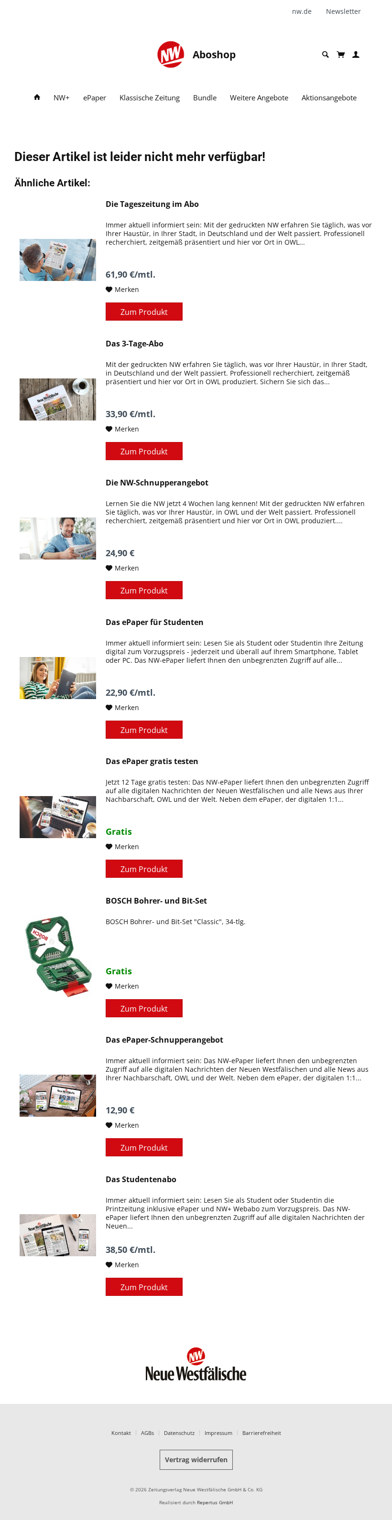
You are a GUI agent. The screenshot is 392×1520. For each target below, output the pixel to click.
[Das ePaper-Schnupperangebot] (58, 1095)
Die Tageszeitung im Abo (152, 204)
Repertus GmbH (215, 1502)
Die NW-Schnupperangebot (157, 483)
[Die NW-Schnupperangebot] (58, 538)
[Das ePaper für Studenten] (58, 678)
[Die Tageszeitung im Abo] (58, 260)
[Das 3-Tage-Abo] (58, 399)
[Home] (37, 98)
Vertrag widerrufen (196, 1459)
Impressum (218, 1432)
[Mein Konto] (355, 54)
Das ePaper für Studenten (155, 622)
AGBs (147, 1432)
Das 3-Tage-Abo (134, 344)
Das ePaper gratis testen (152, 761)
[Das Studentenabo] (58, 1235)
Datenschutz (179, 1432)
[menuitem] (305, 11)
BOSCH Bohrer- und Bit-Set (156, 901)
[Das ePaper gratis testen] (58, 817)
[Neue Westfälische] (170, 54)
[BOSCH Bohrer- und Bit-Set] (58, 956)
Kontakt (121, 1432)
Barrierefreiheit (261, 1432)
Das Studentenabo (141, 1180)
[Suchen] (325, 54)
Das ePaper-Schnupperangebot (164, 1040)
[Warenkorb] (341, 54)
